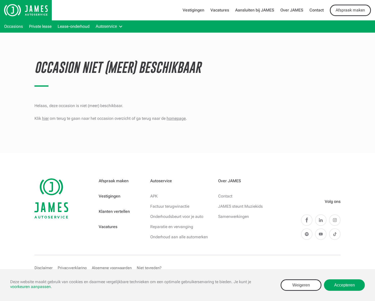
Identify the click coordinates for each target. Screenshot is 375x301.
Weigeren (301, 285)
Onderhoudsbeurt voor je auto (176, 216)
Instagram (335, 220)
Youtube (321, 234)
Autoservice (106, 26)
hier (45, 118)
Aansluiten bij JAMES (254, 10)
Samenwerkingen (233, 216)
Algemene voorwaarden (112, 268)
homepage (176, 118)
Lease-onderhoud (74, 26)
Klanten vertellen (114, 211)
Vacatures (219, 10)
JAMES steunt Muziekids (240, 206)
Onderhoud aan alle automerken (179, 236)
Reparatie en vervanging (171, 226)
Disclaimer (43, 268)
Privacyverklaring (72, 268)
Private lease (40, 26)
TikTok (335, 234)
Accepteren (344, 285)
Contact (316, 10)
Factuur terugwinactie (169, 206)
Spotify (306, 234)
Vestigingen (193, 10)
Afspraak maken (350, 10)
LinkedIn (321, 220)
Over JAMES (291, 10)
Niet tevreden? (149, 268)
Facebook (306, 220)
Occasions (13, 26)
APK (154, 196)
